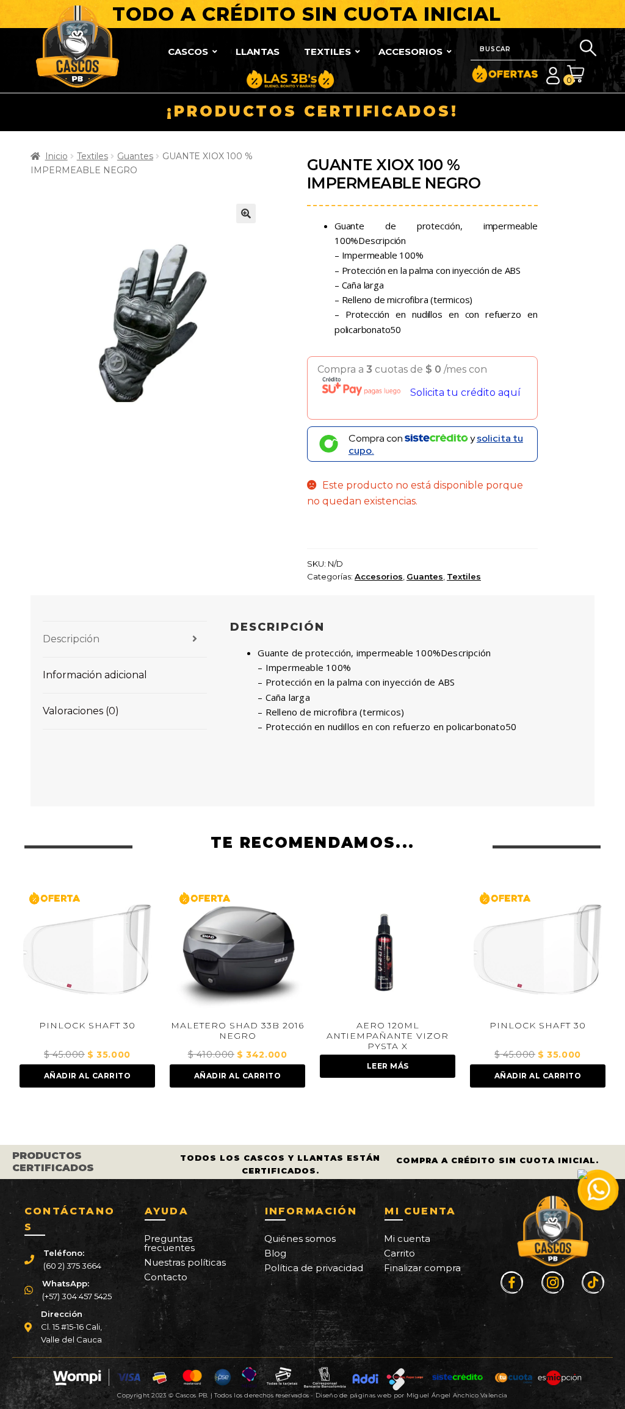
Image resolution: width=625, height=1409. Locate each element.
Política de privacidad (313, 1268)
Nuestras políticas (185, 1262)
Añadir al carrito (87, 1075)
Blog (275, 1253)
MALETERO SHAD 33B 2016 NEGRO (87, 1030)
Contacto (165, 1277)
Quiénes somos (300, 1238)
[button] (246, 213)
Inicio (56, 156)
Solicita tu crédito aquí (465, 392)
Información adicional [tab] (95, 675)
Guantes (135, 156)
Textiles (92, 156)
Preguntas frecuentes (169, 1243)
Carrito (399, 1253)
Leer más (238, 1065)
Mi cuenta (407, 1238)
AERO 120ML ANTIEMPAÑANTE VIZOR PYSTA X (237, 1036)
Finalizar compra (422, 1268)
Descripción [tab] (71, 639)
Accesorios (379, 576)
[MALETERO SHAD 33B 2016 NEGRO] (87, 949)
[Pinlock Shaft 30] (387, 949)
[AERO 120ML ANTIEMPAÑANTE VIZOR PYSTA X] (237, 949)
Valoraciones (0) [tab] (81, 711)
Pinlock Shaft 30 (387, 1025)
